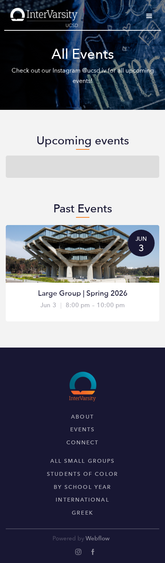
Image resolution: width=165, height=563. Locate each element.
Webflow (98, 539)
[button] (149, 16)
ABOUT (82, 417)
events (82, 429)
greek (82, 513)
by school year (82, 487)
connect (82, 442)
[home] (42, 14)
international (82, 500)
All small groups (82, 461)
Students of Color (82, 474)
